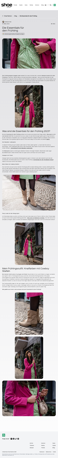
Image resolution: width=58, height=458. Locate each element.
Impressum (42, 451)
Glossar (32, 447)
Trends (15, 5)
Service (37, 5)
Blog (42, 5)
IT (48, 5)
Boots (48, 139)
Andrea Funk (8, 22)
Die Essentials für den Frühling (28, 16)
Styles (20, 5)
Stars (26, 5)
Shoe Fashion (8, 16)
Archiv (31, 443)
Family (31, 5)
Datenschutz (48, 451)
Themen (32, 445)
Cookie (54, 451)
